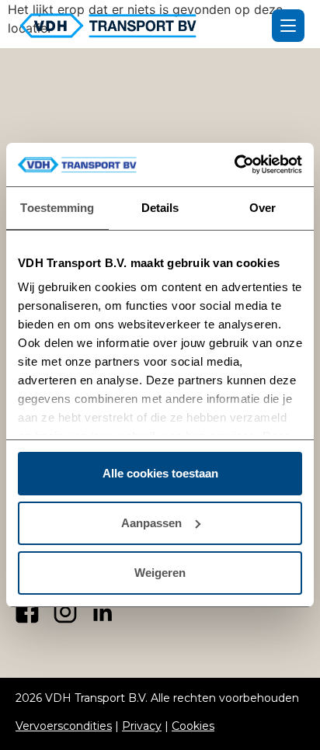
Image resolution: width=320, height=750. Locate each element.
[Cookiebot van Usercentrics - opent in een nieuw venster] (234, 165)
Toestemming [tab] (57, 207)
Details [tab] (160, 207)
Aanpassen (151, 523)
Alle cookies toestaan (160, 473)
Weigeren (160, 572)
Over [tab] (262, 207)
